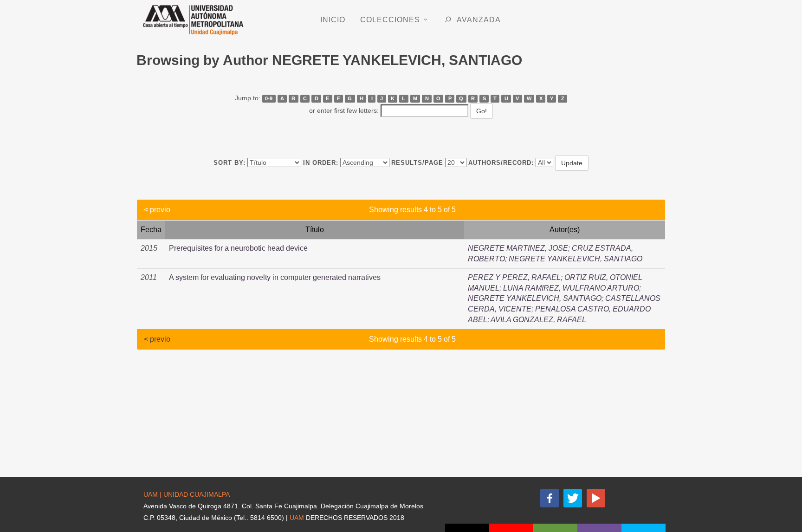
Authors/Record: (501, 162)
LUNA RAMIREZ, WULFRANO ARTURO (571, 288)
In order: (320, 162)
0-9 (268, 98)
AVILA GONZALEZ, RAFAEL (538, 320)
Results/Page (417, 162)
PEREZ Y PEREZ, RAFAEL (514, 277)
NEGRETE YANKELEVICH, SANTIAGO (575, 259)
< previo (157, 210)
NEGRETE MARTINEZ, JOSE (518, 248)
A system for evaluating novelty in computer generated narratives (275, 277)
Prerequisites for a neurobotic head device (238, 248)
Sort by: (229, 162)
